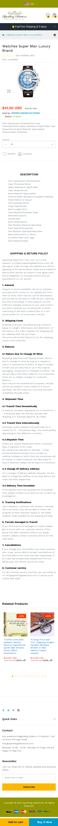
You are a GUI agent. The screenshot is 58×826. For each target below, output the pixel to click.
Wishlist (11, 154)
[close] (54, 26)
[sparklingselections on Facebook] (3, 710)
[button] (18, 56)
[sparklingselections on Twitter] (8, 710)
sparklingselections (25, 113)
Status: (8, 116)
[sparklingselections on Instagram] (18, 710)
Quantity (6, 140)
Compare (27, 154)
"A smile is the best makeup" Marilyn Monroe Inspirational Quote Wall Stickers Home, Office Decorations (14, 646)
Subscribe (29, 787)
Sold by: (6, 113)
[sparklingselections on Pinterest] (13, 710)
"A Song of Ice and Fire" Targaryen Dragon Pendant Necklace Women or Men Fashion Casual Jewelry (42, 646)
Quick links (9, 719)
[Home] (3, 35)
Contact (7, 730)
